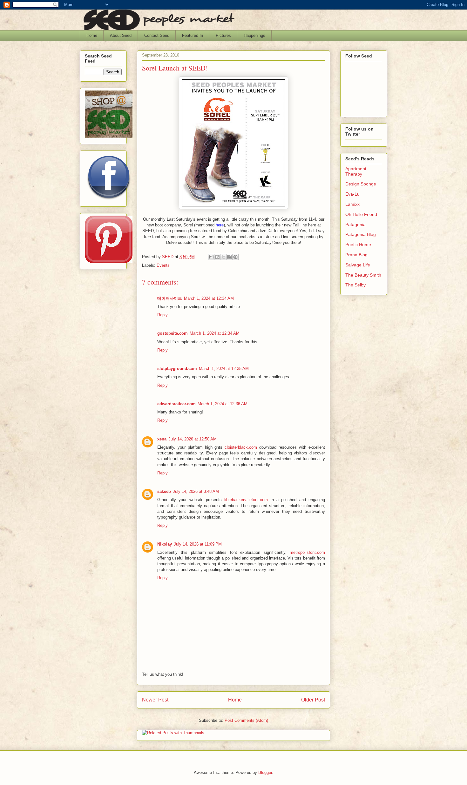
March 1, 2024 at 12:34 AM (209, 298)
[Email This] (211, 257)
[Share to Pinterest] (235, 257)
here (220, 225)
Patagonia (355, 224)
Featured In (192, 35)
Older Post (313, 699)
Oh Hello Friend (361, 214)
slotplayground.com (177, 368)
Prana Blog (356, 254)
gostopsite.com (172, 333)
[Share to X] (223, 257)
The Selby (355, 284)
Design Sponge (360, 183)
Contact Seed (156, 35)
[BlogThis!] (217, 257)
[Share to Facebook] (229, 257)
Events (163, 265)
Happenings (254, 35)
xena (161, 439)
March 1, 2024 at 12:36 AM (222, 403)
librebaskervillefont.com (246, 499)
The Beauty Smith (363, 275)
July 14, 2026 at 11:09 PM (198, 544)
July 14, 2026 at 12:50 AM (192, 439)
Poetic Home (358, 244)
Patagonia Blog (360, 234)
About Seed (121, 35)
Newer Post (155, 699)
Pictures (223, 35)
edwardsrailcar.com (176, 403)
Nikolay (164, 544)
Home (91, 35)
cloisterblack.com (241, 447)
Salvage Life (357, 264)
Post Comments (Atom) (246, 720)
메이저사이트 (169, 298)
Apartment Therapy (355, 171)
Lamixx (352, 204)
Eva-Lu (352, 194)
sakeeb (164, 491)
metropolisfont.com (307, 552)
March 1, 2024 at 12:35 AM (224, 368)
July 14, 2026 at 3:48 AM (196, 491)
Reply (162, 314)
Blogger (265, 772)
